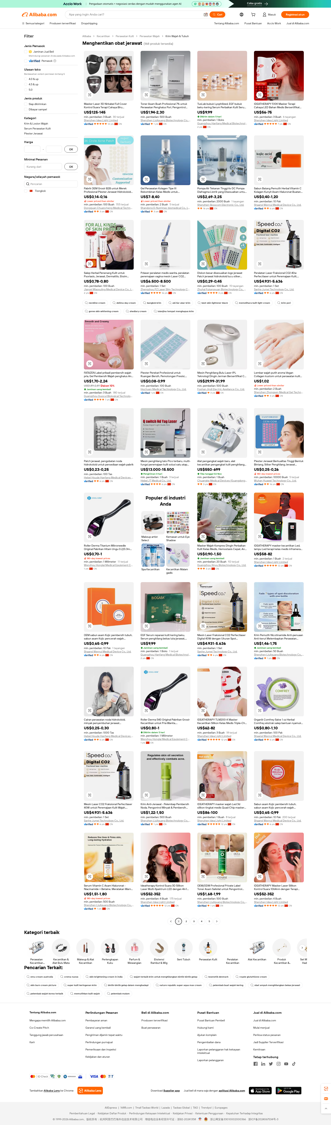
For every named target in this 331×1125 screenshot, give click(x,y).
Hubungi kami (205, 1027)
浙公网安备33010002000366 (228, 1119)
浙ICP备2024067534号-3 (263, 1119)
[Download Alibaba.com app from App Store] (260, 1090)
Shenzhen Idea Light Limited (101, 120)
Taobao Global (181, 1107)
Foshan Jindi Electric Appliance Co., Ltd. (221, 389)
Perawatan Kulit (125, 36)
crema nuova (71, 976)
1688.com (126, 1107)
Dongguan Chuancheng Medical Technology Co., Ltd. (109, 207)
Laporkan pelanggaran (210, 1060)
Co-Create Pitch (39, 1027)
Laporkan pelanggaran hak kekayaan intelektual (218, 1051)
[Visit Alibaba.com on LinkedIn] (263, 1064)
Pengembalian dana (208, 1042)
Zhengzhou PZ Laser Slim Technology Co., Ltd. (165, 289)
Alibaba (86, 36)
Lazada (165, 1107)
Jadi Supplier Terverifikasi (268, 1042)
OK (71, 149)
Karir (32, 1042)
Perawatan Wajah (150, 36)
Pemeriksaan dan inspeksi (100, 1049)
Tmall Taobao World (146, 1107)
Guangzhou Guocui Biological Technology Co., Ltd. (109, 396)
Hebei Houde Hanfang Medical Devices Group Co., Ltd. (109, 477)
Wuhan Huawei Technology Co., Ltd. (275, 480)
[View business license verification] (200, 1119)
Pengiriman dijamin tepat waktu (103, 1034)
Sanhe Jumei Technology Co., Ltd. (274, 289)
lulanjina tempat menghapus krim (176, 311)
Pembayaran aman (96, 1020)
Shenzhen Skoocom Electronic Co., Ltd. (220, 204)
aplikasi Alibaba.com (232, 1090)
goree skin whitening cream (104, 311)
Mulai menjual (261, 1027)
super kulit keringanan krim (82, 985)
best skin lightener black (215, 303)
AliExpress (111, 1107)
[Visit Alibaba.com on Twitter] (271, 1064)
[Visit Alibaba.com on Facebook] (255, 1064)
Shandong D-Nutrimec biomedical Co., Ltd (165, 207)
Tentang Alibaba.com (42, 1012)
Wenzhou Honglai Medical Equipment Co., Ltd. (109, 565)
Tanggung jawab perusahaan (46, 1034)
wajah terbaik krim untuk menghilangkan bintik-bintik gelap (165, 976)
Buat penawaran (151, 1027)
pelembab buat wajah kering (228, 985)
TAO (195, 1107)
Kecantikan (103, 36)
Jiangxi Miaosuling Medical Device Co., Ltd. (109, 289)
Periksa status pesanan (267, 1034)
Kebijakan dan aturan (97, 1056)
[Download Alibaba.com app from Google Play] (289, 1090)
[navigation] (51, 479)
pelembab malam (120, 993)
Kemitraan (259, 1049)
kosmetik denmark (218, 976)
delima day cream (126, 303)
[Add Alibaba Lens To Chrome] (90, 1090)
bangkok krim (154, 303)
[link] (326, 1089)
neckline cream (97, 303)
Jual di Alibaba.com (264, 1020)
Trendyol (206, 1107)
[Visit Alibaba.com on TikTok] (294, 1064)
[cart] (254, 15)
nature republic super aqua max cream (181, 985)
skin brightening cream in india (106, 976)
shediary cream (138, 311)
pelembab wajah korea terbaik (46, 993)
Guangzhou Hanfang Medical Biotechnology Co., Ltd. (222, 123)
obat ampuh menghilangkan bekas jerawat (277, 985)
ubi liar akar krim (181, 303)
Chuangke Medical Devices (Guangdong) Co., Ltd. (222, 480)
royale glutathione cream (253, 976)
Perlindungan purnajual (99, 1042)
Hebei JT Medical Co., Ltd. (156, 480)
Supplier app (171, 1090)
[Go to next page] (216, 921)
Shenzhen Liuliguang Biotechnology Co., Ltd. (165, 120)
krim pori (286, 303)
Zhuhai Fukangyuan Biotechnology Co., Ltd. (222, 289)
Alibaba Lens (52, 1090)
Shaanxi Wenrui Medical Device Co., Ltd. (277, 204)
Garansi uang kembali (98, 1027)
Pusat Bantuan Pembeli (211, 1020)
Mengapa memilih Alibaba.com (47, 1020)
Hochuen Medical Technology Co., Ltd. (163, 389)
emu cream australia (41, 976)
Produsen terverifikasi (154, 1020)
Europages (221, 1107)
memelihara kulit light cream (254, 303)
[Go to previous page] (170, 921)
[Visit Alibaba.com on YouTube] (286, 1064)
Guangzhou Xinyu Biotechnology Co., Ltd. (221, 565)
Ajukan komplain (207, 1034)
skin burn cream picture (43, 985)
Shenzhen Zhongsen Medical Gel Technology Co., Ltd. (279, 392)
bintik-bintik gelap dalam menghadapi (128, 985)
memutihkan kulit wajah (87, 993)
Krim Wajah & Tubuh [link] (177, 36)
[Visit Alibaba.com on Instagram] (278, 1064)
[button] (205, 14)
